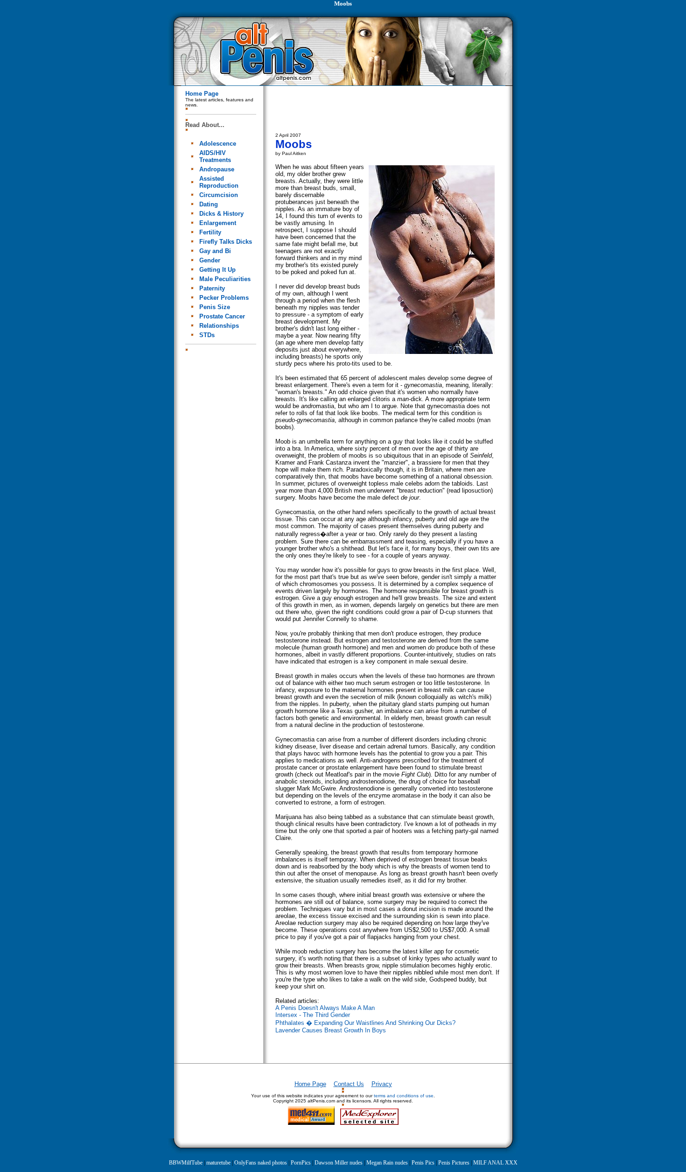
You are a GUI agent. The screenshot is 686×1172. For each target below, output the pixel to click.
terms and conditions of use (404, 1095)
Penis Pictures (453, 1162)
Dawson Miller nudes (339, 1162)
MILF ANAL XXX (495, 1162)
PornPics (301, 1162)
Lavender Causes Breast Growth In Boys (330, 1030)
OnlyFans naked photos (260, 1162)
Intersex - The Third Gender (312, 1014)
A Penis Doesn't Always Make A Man (325, 1007)
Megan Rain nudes (387, 1162)
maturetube (218, 1162)
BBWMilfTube (186, 1162)
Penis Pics (423, 1162)
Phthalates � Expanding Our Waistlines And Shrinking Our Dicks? (365, 1022)
